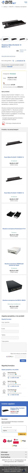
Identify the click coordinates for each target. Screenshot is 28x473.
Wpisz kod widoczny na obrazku (18, 353)
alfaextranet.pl (3, 6)
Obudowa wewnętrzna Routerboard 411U (14, 228)
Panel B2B (9, 66)
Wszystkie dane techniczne (8, 56)
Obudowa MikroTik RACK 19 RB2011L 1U (17, 409)
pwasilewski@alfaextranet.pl (14, 393)
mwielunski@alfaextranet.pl (14, 376)
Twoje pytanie (5, 341)
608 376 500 (14, 395)
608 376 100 (14, 386)
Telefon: (4, 335)
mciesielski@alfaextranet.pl (14, 384)
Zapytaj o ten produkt (23, 50)
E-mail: (3, 328)
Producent (13, 119)
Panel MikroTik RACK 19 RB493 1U (14, 193)
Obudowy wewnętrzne (20, 6)
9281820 (12, 391)
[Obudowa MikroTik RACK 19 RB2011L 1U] (14, 23)
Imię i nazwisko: (5, 322)
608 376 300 (14, 377)
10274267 (12, 383)
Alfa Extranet (11, 2)
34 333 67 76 (20, 61)
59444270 (12, 374)
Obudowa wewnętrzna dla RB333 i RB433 (14, 300)
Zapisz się (22, 434)
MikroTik (11, 6)
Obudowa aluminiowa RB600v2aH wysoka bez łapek (14, 264)
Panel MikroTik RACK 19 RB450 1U (14, 157)
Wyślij (23, 360)
